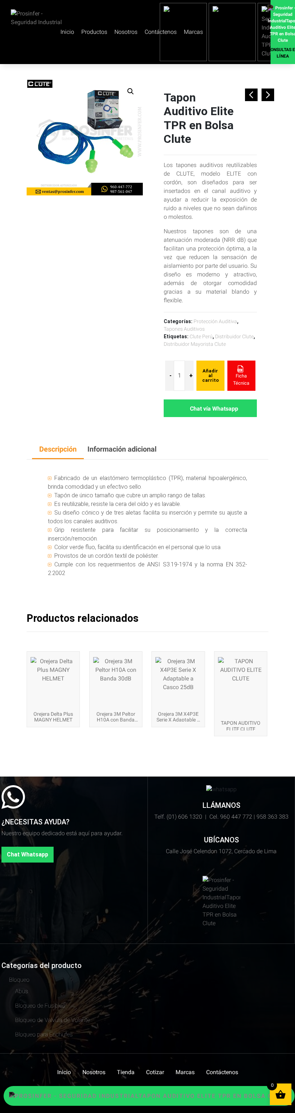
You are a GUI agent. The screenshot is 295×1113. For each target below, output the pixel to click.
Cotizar (155, 1072)
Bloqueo (19, 979)
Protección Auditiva (215, 321)
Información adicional (121, 449)
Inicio (67, 31)
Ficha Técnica (241, 379)
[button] (130, 91)
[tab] (58, 449)
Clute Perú (201, 336)
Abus (21, 991)
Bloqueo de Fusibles (40, 1005)
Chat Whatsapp (27, 854)
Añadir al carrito (210, 375)
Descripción (58, 449)
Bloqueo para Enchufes (44, 1034)
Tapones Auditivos (184, 329)
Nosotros (125, 31)
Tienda (126, 1072)
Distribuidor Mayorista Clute (195, 344)
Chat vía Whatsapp (214, 408)
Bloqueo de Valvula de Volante (52, 1020)
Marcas (185, 1072)
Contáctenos (222, 1072)
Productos (94, 31)
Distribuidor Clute (234, 336)
